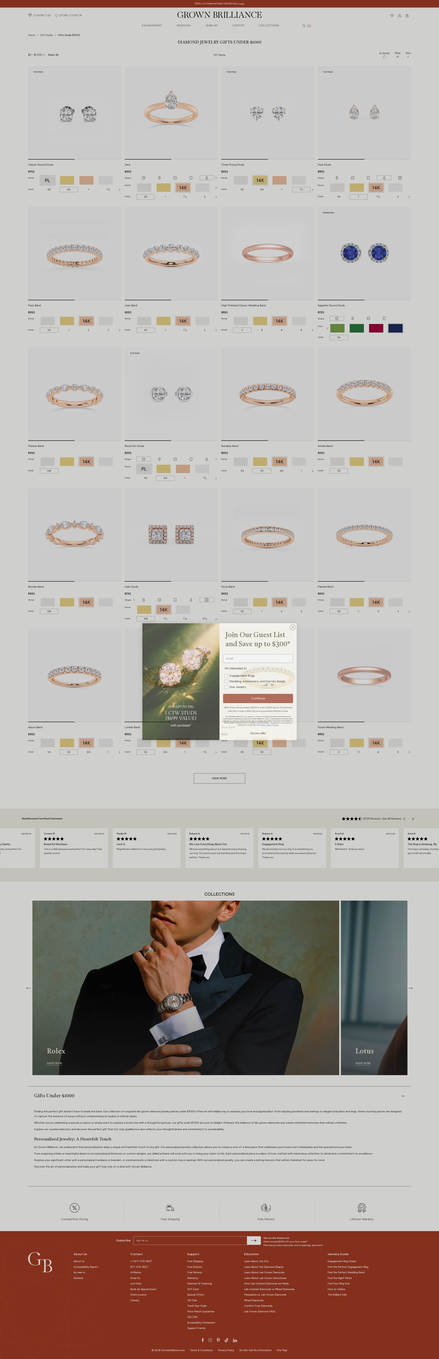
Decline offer (258, 731)
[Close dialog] (292, 625)
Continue (258, 696)
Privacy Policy (265, 723)
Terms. (276, 723)
